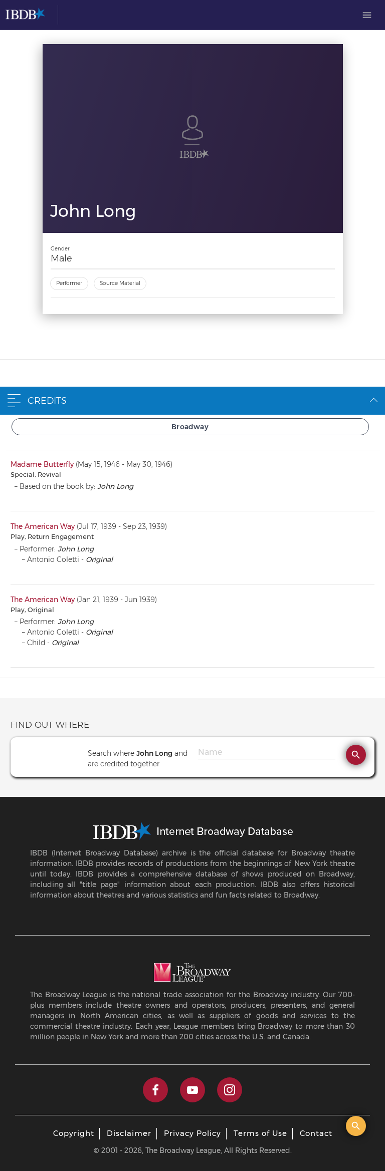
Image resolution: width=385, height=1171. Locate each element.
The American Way (43, 526)
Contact (316, 1133)
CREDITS (47, 400)
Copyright (73, 1133)
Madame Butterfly (42, 464)
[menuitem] (367, 15)
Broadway (190, 426)
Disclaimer (129, 1133)
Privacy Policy (192, 1133)
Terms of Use (260, 1133)
